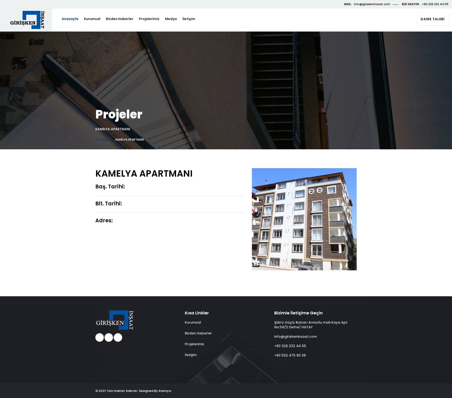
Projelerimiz (149, 18)
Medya (171, 18)
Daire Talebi (433, 19)
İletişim (188, 18)
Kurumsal (92, 18)
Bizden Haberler (119, 18)
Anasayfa (70, 18)
